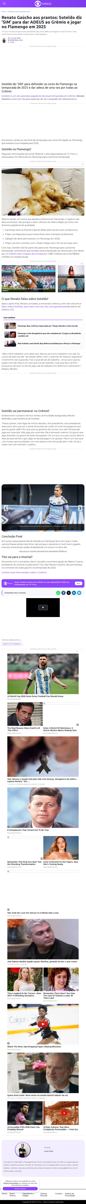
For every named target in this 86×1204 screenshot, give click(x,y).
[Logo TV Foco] (43, 4)
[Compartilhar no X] (69, 593)
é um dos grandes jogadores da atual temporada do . (39, 96)
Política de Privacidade (70, 1195)
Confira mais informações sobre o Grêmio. (24, 572)
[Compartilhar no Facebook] (63, 593)
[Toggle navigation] (4, 3)
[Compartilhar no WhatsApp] (58, 593)
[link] (23, 1150)
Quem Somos (13, 1195)
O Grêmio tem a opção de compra (25, 254)
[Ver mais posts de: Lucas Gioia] (4, 40)
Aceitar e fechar (20, 1188)
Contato (58, 1194)
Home (4, 11)
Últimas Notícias (43, 1195)
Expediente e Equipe (28, 1195)
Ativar (78, 583)
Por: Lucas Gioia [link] (14, 38)
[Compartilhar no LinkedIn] (74, 593)
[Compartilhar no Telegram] (79, 593)
